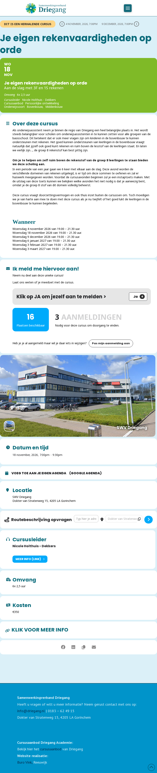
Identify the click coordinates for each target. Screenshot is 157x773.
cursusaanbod (50, 749)
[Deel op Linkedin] (73, 647)
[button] (128, 8)
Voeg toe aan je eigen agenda (38, 473)
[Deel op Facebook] (63, 647)
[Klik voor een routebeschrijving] (148, 520)
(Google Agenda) (85, 473)
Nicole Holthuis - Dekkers (34, 546)
